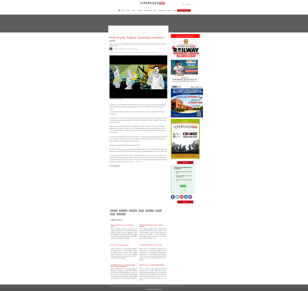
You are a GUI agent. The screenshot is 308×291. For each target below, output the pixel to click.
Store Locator (179, 286)
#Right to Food (155, 52)
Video (174, 10)
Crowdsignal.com (183, 190)
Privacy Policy (137, 286)
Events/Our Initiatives (183, 10)
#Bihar (149, 52)
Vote (183, 186)
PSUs (134, 10)
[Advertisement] (138, 30)
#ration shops (126, 52)
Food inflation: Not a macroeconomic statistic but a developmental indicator (123, 265)
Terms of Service (144, 286)
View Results (183, 188)
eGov (155, 10)
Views (128, 10)
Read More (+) (139, 161)
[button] (173, 48)
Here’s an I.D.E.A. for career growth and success (122, 225)
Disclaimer (130, 286)
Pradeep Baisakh (118, 49)
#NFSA (132, 52)
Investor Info (117, 286)
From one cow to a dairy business (120, 245)
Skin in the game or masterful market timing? (152, 265)
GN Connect (162, 10)
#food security (138, 52)
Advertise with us (152, 286)
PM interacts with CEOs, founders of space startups (151, 225)
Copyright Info (124, 286)
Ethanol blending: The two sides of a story (151, 245)
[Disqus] (138, 188)
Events (169, 10)
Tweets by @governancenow (185, 204)
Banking (140, 10)
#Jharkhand (112, 52)
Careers (158, 286)
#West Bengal (119, 52)
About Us (111, 286)
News (123, 10)
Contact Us (169, 286)
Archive (174, 286)
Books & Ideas (148, 10)
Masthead (163, 286)
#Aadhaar (144, 52)
